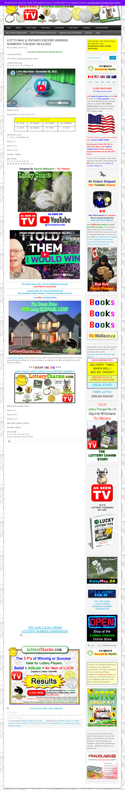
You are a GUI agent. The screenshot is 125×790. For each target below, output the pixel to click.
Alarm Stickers (101, 28)
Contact (88, 33)
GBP (102, 82)
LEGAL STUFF (102, 385)
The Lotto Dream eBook (45, 297)
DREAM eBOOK (102, 396)
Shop (98, 33)
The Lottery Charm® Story (31, 284)
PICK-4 (77, 723)
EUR (108, 82)
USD (96, 82)
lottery (11, 723)
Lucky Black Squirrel (16, 358)
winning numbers (14, 726)
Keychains (45, 28)
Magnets (86, 28)
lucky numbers (53, 723)
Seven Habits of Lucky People (45, 286)
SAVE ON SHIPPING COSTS (102, 360)
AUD (113, 82)
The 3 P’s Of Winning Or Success (55, 284)
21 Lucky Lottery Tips (35, 291)
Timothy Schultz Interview (70, 33)
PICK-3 (72, 723)
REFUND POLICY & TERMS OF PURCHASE (102, 378)
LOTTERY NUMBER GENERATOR (45, 631)
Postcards (73, 28)
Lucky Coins (31, 28)
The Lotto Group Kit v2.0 (53, 291)
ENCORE (68, 721)
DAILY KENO (60, 721)
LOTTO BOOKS (54, 371)
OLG (61, 723)
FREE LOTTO (102, 392)
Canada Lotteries (27, 721)
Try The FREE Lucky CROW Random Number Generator (102, 605)
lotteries (75, 721)
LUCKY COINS (37, 371)
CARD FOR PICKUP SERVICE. (102, 220)
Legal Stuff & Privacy (105, 674)
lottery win (34, 723)
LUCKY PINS (21, 371)
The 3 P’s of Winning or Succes (43, 33)
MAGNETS (69, 371)
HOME (8, 28)
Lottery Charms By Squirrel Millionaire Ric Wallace (62, 16)
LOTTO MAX (38, 721)
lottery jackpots (22, 723)
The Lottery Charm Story (16, 33)
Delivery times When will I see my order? (102, 368)
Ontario (67, 723)
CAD (90, 82)
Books (18, 28)
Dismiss (117, 3)
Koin (25, 47)
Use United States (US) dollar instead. (100, 3)
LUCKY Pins (59, 28)
